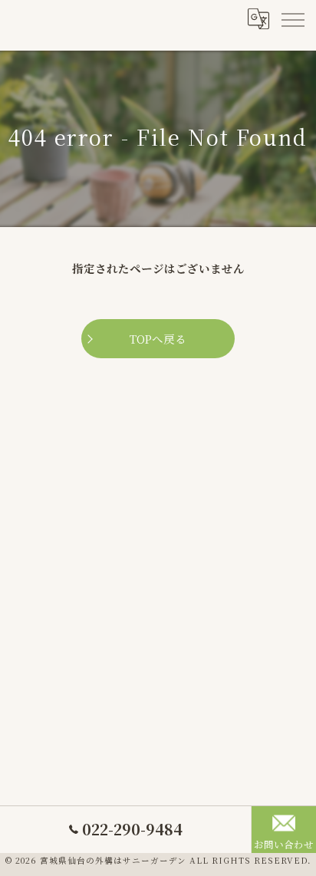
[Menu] (292, 19)
